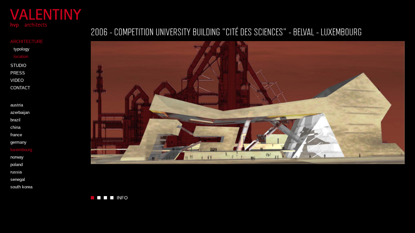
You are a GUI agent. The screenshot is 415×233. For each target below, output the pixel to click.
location (21, 56)
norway (17, 157)
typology (22, 49)
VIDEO (17, 80)
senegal (17, 179)
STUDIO (18, 65)
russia (16, 172)
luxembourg (21, 149)
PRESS (17, 73)
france (16, 134)
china (15, 127)
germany (18, 142)
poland (16, 164)
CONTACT (20, 87)
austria (16, 105)
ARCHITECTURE (26, 41)
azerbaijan (20, 112)
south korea (21, 186)
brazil (15, 119)
